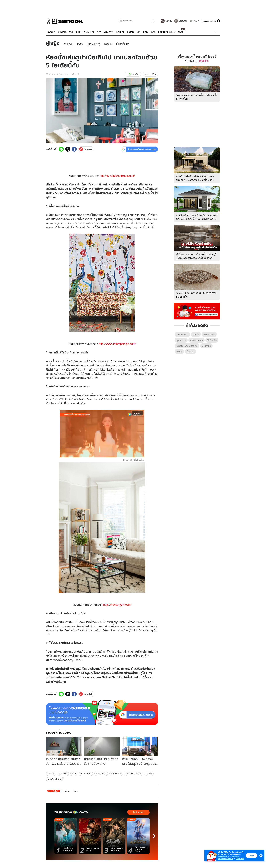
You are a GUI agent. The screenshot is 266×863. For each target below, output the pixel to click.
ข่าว (71, 32)
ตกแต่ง (51, 773)
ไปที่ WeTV (138, 812)
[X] (67, 149)
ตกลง (252, 855)
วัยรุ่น (145, 32)
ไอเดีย (149, 773)
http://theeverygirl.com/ (117, 604)
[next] (154, 836)
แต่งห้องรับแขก (55, 779)
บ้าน (69, 669)
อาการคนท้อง (182, 334)
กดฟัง (135, 74)
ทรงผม (179, 351)
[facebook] (74, 149)
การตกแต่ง (101, 773)
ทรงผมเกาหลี (209, 334)
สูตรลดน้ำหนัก (196, 340)
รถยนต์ (130, 32)
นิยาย (180, 32)
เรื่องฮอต (62, 32)
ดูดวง (79, 32)
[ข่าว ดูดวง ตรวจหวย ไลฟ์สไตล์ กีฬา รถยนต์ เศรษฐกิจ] (64, 21)
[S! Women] (53, 791)
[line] (61, 149)
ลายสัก (196, 334)
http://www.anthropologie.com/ (117, 344)
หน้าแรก (51, 32)
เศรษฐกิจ (108, 32)
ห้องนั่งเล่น (116, 773)
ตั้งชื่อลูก (190, 351)
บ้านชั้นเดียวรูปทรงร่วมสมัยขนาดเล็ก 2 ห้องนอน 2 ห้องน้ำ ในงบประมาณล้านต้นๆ (197, 218)
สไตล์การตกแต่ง (133, 773)
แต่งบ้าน (63, 773)
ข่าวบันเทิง (89, 32)
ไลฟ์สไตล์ (119, 32)
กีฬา (99, 32)
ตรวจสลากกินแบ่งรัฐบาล (186, 345)
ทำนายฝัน (206, 345)
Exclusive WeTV (166, 32)
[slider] (89, 453)
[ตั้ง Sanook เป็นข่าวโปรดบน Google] (102, 712)
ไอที (138, 32)
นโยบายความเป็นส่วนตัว (225, 859)
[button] (121, 21)
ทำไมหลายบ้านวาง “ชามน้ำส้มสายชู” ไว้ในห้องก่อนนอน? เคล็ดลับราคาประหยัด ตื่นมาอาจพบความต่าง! (196, 257)
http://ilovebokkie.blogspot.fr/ (117, 175)
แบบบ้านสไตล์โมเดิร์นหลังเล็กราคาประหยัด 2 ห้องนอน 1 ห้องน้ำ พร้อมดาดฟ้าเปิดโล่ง (195, 179)
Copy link (88, 149)
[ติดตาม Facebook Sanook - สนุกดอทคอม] (197, 310)
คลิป (153, 32)
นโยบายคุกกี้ (240, 859)
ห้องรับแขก (86, 773)
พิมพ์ (77, 74)
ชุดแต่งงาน (181, 340)
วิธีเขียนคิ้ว (212, 340)
